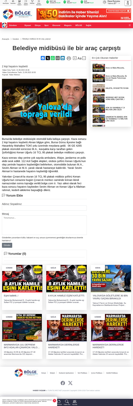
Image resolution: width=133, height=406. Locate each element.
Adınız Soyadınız (12, 204)
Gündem (13, 25)
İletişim (52, 373)
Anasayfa (6, 3)
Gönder (7, 245)
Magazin (68, 25)
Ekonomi (56, 25)
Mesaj (5, 213)
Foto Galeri (19, 4)
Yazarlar (13, 3)
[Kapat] (54, 400)
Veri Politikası (82, 373)
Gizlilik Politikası (112, 373)
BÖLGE (78, 25)
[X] (70, 383)
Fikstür (32, 3)
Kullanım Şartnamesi (66, 373)
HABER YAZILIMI (39, 390)
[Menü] (129, 25)
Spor (46, 25)
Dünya (38, 25)
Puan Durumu (38, 4)
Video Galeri (26, 4)
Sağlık (88, 25)
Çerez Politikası (96, 373)
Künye (43, 373)
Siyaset (27, 25)
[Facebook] (62, 383)
